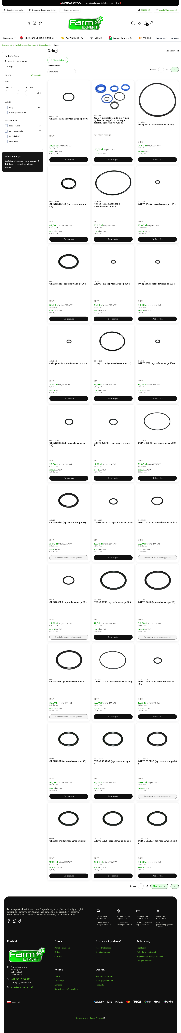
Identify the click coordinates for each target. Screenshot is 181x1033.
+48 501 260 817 (20, 979)
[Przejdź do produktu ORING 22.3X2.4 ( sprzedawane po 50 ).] (68, 420)
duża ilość (13, 141)
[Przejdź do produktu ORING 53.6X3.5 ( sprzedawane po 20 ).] (113, 739)
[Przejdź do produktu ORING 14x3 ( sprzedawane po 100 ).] (113, 261)
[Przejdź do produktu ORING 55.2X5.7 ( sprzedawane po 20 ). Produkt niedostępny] (157, 739)
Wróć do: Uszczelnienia (17, 61)
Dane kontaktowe (62, 948)
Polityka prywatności (146, 952)
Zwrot (57, 976)
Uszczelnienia (44, 45)
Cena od (8, 87)
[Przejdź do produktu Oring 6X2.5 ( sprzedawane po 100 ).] (68, 341)
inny (11, 107)
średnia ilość (14, 136)
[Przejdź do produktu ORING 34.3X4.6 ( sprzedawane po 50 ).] (68, 182)
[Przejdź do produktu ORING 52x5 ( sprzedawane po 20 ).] (68, 261)
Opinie (57, 952)
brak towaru (14, 126)
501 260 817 (145, 10)
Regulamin (141, 948)
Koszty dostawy (103, 952)
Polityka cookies (144, 960)
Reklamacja (59, 980)
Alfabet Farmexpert (104, 976)
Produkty (100, 985)
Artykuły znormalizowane (25, 45)
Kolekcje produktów (104, 980)
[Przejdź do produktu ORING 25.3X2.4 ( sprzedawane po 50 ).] (113, 420)
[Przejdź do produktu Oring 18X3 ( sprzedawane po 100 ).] (157, 261)
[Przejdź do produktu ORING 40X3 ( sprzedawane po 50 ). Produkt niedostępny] (68, 580)
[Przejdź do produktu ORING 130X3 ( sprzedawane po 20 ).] (113, 659)
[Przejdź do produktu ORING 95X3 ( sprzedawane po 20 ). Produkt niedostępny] (68, 659)
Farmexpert (7, 45)
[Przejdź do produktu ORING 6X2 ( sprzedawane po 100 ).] (157, 341)
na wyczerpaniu (16, 131)
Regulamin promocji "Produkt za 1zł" (153, 956)
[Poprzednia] (5, 3)
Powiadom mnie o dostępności (68, 557)
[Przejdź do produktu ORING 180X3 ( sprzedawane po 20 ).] (157, 421)
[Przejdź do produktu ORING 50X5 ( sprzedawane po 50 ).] (68, 739)
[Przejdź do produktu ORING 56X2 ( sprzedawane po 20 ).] (68, 818)
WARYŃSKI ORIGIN (17, 113)
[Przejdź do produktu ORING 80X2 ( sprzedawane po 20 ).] (113, 580)
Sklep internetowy (89, 1018)
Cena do (29, 87)
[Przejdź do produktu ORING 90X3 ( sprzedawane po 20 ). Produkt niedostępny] (157, 580)
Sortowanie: (54, 65)
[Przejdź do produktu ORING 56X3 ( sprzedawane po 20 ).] (113, 818)
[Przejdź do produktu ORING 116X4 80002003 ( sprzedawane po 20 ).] (113, 182)
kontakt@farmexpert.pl (168, 10)
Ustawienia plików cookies (66, 989)
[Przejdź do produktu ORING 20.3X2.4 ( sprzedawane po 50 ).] (157, 659)
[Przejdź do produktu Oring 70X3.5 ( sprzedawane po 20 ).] (113, 341)
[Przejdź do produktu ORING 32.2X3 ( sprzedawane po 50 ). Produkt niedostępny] (157, 500)
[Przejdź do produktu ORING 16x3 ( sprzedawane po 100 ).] (157, 182)
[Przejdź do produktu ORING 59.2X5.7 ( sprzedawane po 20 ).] (157, 819)
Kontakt (58, 985)
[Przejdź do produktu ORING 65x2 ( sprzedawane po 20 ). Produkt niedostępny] (68, 500)
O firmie (58, 956)
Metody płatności (104, 948)
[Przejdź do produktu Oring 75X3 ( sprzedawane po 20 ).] (157, 99)
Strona (153, 69)
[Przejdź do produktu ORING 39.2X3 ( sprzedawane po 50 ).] (68, 96)
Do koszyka (69, 159)
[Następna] (175, 3)
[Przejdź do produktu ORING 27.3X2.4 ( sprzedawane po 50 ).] (113, 500)
